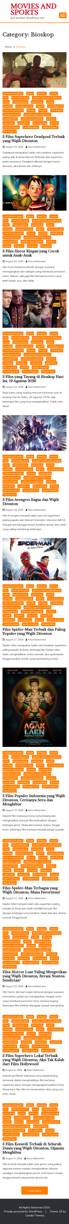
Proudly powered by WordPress (23, 1211)
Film (6, 97)
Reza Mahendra (37, 146)
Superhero (23, 123)
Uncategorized (30, 127)
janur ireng (37, 102)
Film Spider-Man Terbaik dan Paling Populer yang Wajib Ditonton (34, 631)
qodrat (7, 246)
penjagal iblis (10, 118)
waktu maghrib (50, 127)
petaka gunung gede (32, 118)
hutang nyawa (20, 102)
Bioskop (42, 93)
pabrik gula (56, 110)
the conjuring (39, 123)
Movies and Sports (34, 9)
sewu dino (9, 123)
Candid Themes (34, 1215)
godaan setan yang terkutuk (46, 97)
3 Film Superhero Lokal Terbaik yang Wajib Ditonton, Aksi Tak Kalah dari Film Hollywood (33, 1060)
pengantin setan (12, 114)
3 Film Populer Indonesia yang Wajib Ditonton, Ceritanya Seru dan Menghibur (34, 800)
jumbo (50, 102)
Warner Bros (10, 131)
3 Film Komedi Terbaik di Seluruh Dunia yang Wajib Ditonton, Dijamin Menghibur (33, 1148)
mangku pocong (24, 106)
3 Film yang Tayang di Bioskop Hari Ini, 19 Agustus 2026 (33, 379)
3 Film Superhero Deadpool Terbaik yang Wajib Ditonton (34, 139)
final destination (20, 97)
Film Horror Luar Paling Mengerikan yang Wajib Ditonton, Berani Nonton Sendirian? (34, 976)
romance (32, 246)
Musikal (43, 110)
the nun (54, 123)
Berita (30, 93)
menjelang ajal (55, 106)
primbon (51, 118)
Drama (53, 93)
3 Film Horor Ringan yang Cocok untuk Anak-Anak (31, 253)
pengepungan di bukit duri (37, 114)
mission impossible (13, 110)
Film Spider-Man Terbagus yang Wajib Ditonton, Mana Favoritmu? (31, 890)
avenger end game (13, 93)
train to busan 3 (11, 127)
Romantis (46, 246)
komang (8, 106)
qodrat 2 (19, 246)
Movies (30, 110)
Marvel (40, 106)
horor (6, 102)
